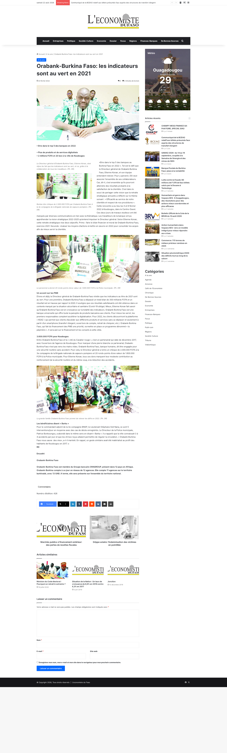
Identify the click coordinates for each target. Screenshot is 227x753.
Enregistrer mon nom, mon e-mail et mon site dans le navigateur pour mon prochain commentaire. (80, 662)
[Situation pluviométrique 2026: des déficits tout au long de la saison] (152, 257)
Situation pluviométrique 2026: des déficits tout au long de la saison (175, 256)
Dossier (113, 41)
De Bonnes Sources (170, 41)
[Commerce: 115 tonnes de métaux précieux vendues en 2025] (152, 242)
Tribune (148, 340)
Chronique (149, 293)
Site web (93, 651)
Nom (39, 640)
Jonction (112, 581)
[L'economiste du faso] (113, 20)
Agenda (148, 280)
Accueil (46, 41)
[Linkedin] (73, 504)
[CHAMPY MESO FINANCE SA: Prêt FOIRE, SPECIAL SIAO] (152, 129)
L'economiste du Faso (81, 682)
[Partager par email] (104, 504)
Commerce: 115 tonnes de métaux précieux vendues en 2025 (174, 243)
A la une (49, 54)
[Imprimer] (110, 504)
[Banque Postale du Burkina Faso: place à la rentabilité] (152, 172)
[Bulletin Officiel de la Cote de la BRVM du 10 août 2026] (152, 217)
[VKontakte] (98, 504)
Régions (133, 41)
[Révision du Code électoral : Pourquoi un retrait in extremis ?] (52, 570)
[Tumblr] (79, 504)
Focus (123, 41)
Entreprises (58, 41)
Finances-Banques (148, 41)
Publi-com (149, 327)
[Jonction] (123, 570)
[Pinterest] (85, 504)
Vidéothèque (150, 345)
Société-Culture (86, 41)
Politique (71, 41)
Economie (101, 41)
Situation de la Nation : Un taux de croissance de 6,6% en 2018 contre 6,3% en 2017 (87, 584)
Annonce (148, 284)
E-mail (40, 651)
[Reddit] (91, 504)
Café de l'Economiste (153, 288)
